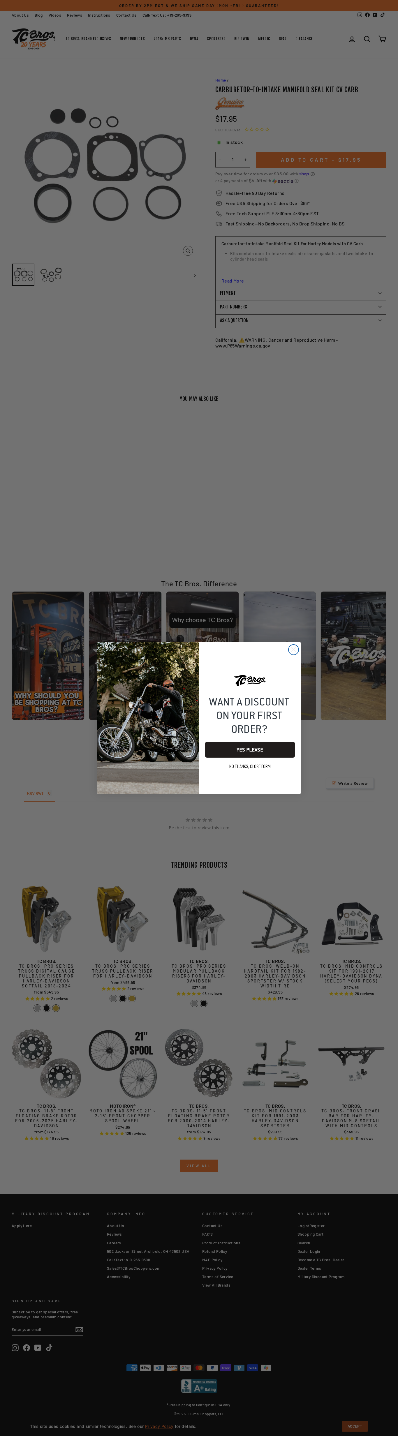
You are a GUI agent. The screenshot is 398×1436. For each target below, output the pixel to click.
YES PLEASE (250, 750)
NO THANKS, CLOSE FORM (250, 766)
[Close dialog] (293, 650)
